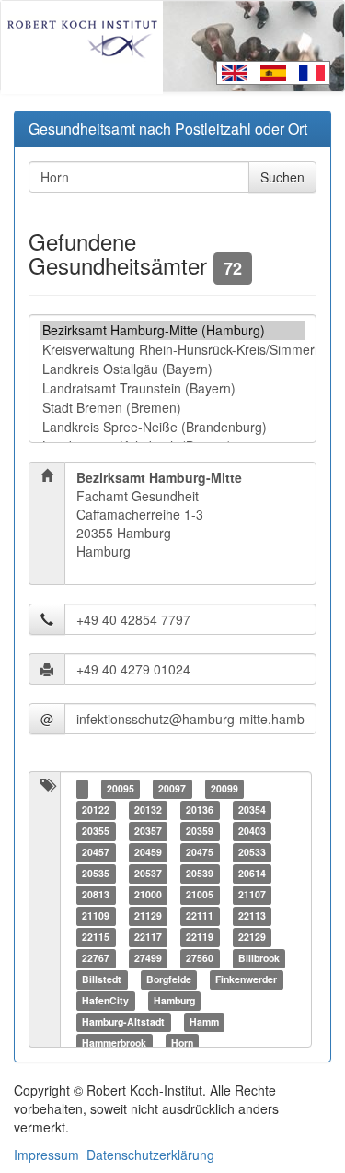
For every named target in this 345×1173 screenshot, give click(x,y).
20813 (95, 894)
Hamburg (174, 1000)
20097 (172, 788)
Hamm (204, 1021)
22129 (252, 937)
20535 (95, 873)
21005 (199, 894)
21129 (148, 915)
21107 (252, 894)
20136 (199, 809)
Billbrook (259, 958)
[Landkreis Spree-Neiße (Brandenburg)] (172, 427)
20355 (95, 831)
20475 (199, 852)
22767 (95, 958)
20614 (252, 873)
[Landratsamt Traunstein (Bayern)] (172, 388)
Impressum (46, 1154)
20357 (148, 831)
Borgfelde (168, 979)
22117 (148, 937)
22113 (252, 915)
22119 (199, 937)
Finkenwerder (246, 979)
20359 (199, 831)
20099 (224, 788)
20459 (148, 852)
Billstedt (101, 979)
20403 (252, 831)
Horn (182, 1043)
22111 (199, 915)
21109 (95, 915)
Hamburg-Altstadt (123, 1021)
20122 (95, 809)
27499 (148, 958)
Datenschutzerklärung (150, 1154)
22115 (95, 937)
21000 (148, 894)
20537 (148, 873)
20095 (120, 788)
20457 (95, 852)
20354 (252, 809)
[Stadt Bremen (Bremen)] (172, 407)
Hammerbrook (114, 1043)
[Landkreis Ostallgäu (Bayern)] (172, 369)
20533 (252, 852)
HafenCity (105, 1000)
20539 (199, 873)
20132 (148, 809)
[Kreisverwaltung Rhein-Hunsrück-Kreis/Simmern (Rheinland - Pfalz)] (172, 349)
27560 (199, 958)
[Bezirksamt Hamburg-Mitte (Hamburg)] (172, 330)
